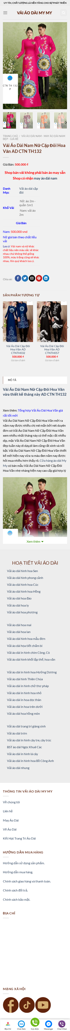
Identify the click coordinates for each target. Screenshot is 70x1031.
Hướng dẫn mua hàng (17, 872)
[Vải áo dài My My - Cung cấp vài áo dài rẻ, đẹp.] (34, 12)
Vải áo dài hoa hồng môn (23, 713)
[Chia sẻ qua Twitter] (25, 278)
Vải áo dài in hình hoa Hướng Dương (32, 672)
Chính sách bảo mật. (16, 899)
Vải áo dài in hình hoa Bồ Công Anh (30, 761)
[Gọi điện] (35, 1022)
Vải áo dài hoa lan (19, 632)
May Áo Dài (11, 820)
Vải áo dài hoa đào (19, 598)
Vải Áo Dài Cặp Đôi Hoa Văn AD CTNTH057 (52, 350)
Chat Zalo (21, 1029)
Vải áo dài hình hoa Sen (22, 571)
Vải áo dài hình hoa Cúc (22, 584)
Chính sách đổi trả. (15, 890)
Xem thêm (33, 541)
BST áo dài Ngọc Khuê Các (24, 747)
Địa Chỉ (8, 1029)
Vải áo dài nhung (18, 768)
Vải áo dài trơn (17, 733)
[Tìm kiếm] (63, 13)
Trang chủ (10, 136)
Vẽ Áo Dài (10, 829)
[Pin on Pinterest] (39, 278)
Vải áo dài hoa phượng (22, 612)
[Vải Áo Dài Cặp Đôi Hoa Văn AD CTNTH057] (52, 321)
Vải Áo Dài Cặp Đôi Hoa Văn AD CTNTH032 (18, 350)
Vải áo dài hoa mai (19, 625)
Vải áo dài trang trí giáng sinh (26, 726)
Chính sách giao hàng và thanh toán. (27, 881)
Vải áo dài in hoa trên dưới (25, 706)
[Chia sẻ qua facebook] (18, 278)
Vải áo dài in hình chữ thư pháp (28, 686)
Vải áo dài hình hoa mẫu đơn (26, 638)
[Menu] (5, 12)
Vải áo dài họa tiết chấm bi (24, 645)
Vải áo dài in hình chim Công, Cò (28, 652)
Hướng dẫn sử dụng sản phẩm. (24, 863)
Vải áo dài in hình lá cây (22, 754)
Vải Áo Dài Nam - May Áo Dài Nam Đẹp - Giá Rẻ (34, 137)
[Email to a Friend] (32, 278)
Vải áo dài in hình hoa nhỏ (24, 693)
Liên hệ (8, 811)
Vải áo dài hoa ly (18, 605)
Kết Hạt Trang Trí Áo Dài (19, 838)
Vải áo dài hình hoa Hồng (23, 591)
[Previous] (9, 65)
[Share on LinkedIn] (46, 278)
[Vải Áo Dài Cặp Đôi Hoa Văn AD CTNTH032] (18, 321)
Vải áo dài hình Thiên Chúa (25, 679)
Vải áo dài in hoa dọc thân (24, 700)
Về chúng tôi (11, 802)
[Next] (60, 65)
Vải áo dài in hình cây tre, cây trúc (29, 740)
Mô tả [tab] (12, 380)
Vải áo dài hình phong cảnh (25, 577)
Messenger (48, 1029)
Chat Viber (62, 1029)
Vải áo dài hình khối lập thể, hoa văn (31, 659)
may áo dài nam (45, 178)
